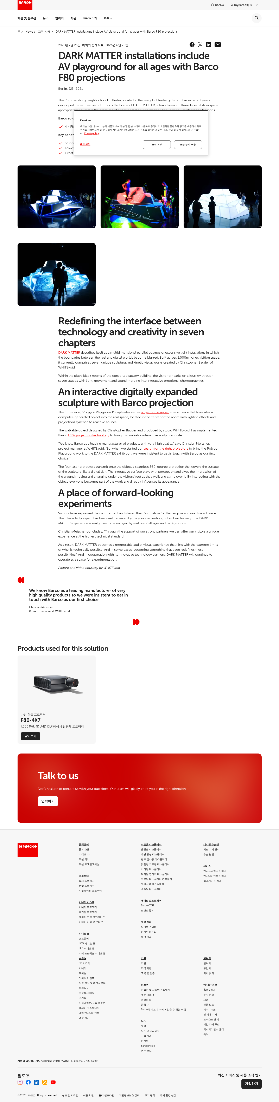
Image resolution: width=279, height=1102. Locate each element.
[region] (141, 133)
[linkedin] (208, 44)
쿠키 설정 (85, 144)
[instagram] (20, 1082)
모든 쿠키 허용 (188, 144)
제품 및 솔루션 (27, 18)
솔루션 (82, 958)
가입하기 (251, 1083)
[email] (217, 44)
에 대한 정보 (210, 984)
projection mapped (155, 412)
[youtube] (53, 1082)
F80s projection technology (88, 435)
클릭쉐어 (84, 844)
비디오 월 (84, 933)
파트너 (108, 18)
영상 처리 (146, 922)
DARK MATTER (69, 352)
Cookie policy (91, 133)
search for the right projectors (166, 448)
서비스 (207, 866)
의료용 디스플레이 (151, 844)
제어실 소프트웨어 (151, 900)
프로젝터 (84, 875)
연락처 (59, 18)
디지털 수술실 (211, 844)
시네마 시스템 (86, 902)
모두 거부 (157, 144)
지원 (73, 18)
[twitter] (200, 44)
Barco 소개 (90, 18)
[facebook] (192, 44)
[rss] (44, 1082)
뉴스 (46, 18)
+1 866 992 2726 (84, 1060)
